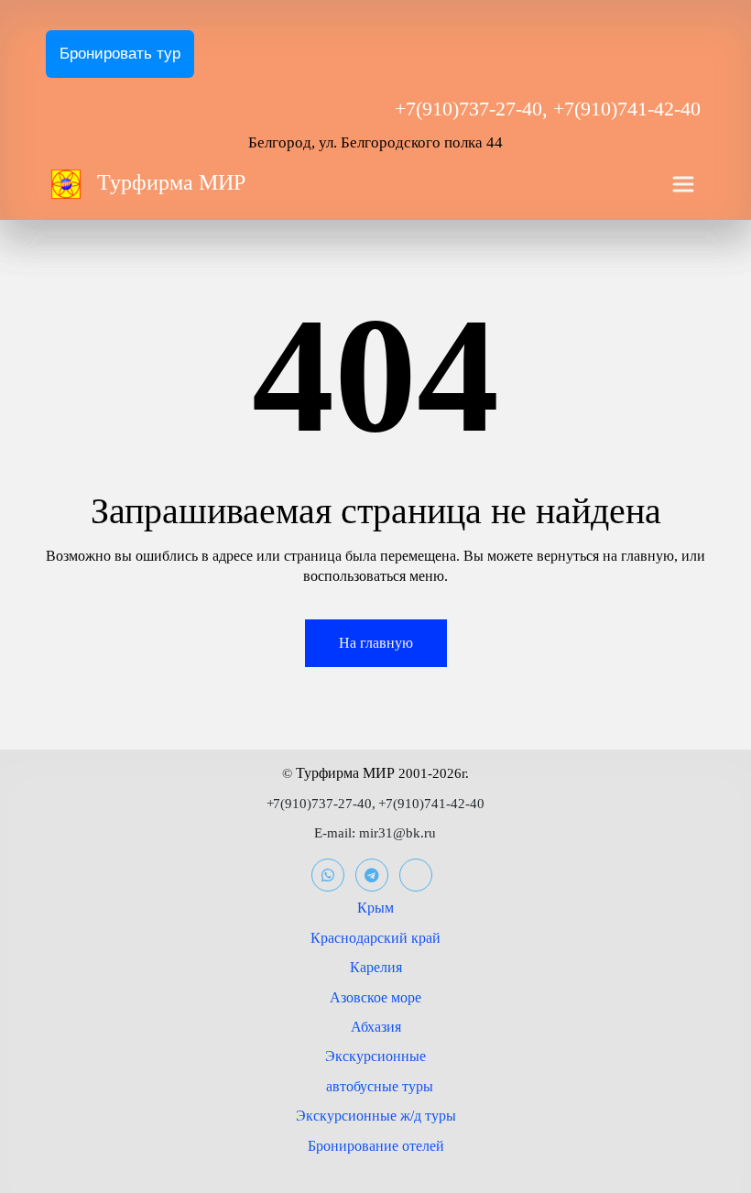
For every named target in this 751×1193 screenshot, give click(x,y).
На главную (376, 643)
